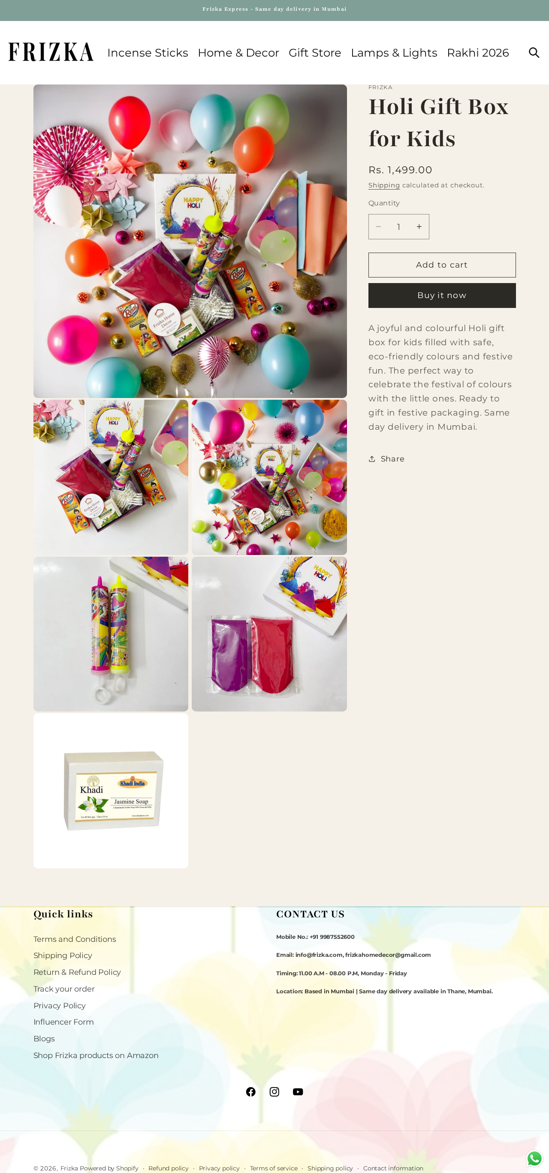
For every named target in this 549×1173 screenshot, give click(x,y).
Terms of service (274, 1167)
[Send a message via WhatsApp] (535, 1159)
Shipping (384, 185)
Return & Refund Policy (77, 972)
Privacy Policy (59, 1005)
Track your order (64, 988)
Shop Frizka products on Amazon (96, 1055)
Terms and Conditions (74, 939)
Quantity (384, 202)
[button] (238, 52)
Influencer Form (63, 1022)
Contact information (393, 1167)
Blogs (44, 1038)
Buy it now (442, 295)
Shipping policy (330, 1167)
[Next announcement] (514, 10)
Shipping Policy (62, 955)
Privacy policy (219, 1167)
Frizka (69, 1168)
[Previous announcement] (34, 10)
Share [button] (393, 458)
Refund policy (168, 1167)
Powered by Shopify (109, 1168)
